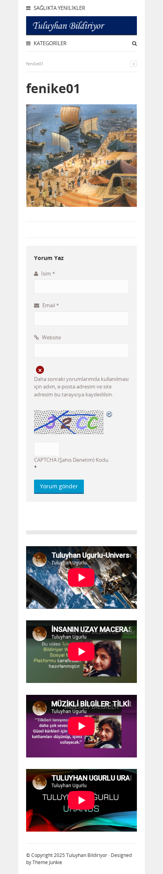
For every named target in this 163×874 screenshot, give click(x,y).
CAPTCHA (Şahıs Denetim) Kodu (71, 459)
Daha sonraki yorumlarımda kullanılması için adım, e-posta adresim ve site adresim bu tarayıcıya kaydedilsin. (81, 386)
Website (51, 337)
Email (50, 305)
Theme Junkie (47, 862)
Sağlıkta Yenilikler (58, 7)
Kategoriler (49, 43)
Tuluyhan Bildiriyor (86, 855)
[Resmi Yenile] (109, 414)
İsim (47, 273)
